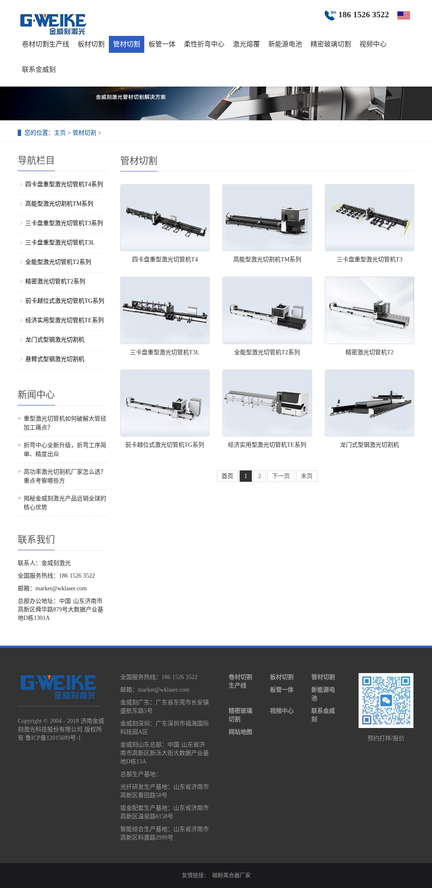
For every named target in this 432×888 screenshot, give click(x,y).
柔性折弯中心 (204, 44)
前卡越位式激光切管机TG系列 (164, 445)
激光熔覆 (246, 44)
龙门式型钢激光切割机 (369, 445)
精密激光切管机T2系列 (55, 281)
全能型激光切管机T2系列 (267, 352)
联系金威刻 (39, 69)
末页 (307, 476)
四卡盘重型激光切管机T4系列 (64, 184)
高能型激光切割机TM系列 (267, 259)
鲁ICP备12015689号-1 (53, 738)
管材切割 (126, 44)
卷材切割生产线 (45, 44)
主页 (60, 133)
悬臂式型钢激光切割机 (54, 359)
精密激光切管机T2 (370, 352)
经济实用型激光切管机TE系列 (267, 445)
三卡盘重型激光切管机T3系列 (64, 223)
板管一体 (162, 44)
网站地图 (240, 732)
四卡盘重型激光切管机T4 (165, 259)
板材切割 (91, 44)
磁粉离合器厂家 (231, 875)
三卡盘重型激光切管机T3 (369, 259)
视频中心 (372, 44)
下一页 (281, 476)
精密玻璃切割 (330, 44)
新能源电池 (285, 44)
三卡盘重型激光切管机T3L (165, 352)
